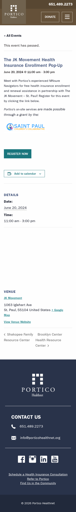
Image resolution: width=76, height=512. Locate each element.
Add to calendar (25, 173)
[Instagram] (32, 459)
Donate (50, 17)
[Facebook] (21, 459)
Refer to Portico (38, 479)
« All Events (12, 35)
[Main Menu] (67, 17)
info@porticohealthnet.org (40, 438)
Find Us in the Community (38, 483)
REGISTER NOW (17, 154)
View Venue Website (17, 322)
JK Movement (13, 298)
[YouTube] (54, 459)
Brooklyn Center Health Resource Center (48, 340)
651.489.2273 (60, 4)
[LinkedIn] (43, 459)
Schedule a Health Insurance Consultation (38, 474)
